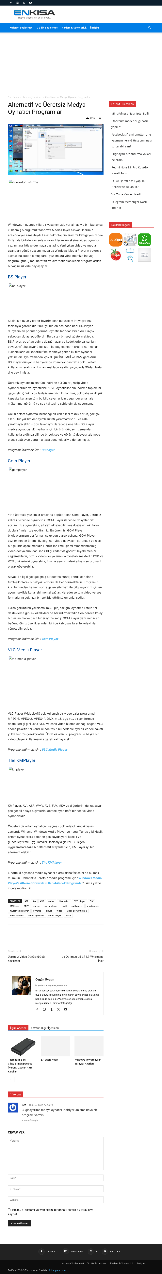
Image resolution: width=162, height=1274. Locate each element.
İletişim (94, 27)
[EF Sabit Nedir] (55, 1046)
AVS (42, 901)
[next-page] (16, 1079)
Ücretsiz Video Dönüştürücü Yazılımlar (26, 959)
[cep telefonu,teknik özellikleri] (130, 245)
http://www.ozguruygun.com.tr (51, 985)
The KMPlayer (52, 862)
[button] (149, 28)
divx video (64, 901)
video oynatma (36, 915)
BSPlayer (48, 450)
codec (51, 901)
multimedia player (19, 910)
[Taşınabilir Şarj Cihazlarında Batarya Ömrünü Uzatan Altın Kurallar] (22, 1046)
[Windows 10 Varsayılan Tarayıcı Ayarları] (89, 1046)
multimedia (93, 905)
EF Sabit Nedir (49, 1059)
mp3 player (77, 905)
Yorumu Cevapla (30, 1120)
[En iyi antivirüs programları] (115, 245)
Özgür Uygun (44, 979)
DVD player (79, 901)
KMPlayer (15, 905)
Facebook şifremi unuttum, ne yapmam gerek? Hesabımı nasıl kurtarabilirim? (132, 140)
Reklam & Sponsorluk (74, 27)
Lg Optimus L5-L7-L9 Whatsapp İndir (83, 959)
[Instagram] (17, 3)
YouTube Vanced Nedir (126, 194)
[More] (78, 933)
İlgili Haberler (18, 1028)
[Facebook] (11, 3)
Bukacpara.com (57, 1270)
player (49, 910)
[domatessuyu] (115, 260)
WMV (68, 915)
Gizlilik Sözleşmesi (47, 27)
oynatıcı (37, 910)
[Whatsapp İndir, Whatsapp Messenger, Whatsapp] (144, 245)
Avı (34, 901)
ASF (26, 901)
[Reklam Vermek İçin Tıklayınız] (144, 260)
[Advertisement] (81, 65)
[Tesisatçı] (130, 260)
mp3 (64, 905)
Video (59, 910)
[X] (24, 3)
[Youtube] (30, 3)
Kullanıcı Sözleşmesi (21, 27)
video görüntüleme (77, 910)
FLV (91, 901)
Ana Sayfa (13, 97)
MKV (26, 905)
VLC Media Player (54, 749)
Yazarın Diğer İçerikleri (45, 1028)
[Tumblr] (53, 1009)
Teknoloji (28, 97)
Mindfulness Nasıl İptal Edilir (130, 113)
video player (54, 915)
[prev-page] (10, 1079)
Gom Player (50, 639)
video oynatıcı (17, 915)
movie (36, 905)
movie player (50, 905)
